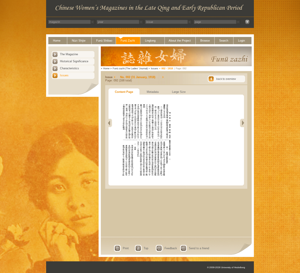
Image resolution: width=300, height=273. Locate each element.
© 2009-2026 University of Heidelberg (226, 267)
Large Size (179, 91)
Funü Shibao (104, 40)
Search (223, 40)
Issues (64, 75)
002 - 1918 (167, 68)
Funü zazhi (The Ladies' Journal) (130, 68)
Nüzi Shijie (78, 40)
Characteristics (69, 68)
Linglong (150, 40)
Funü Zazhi (128, 40)
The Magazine (69, 54)
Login (241, 40)
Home (56, 40)
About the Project (180, 40)
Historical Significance (74, 61)
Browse (205, 40)
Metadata (153, 91)
